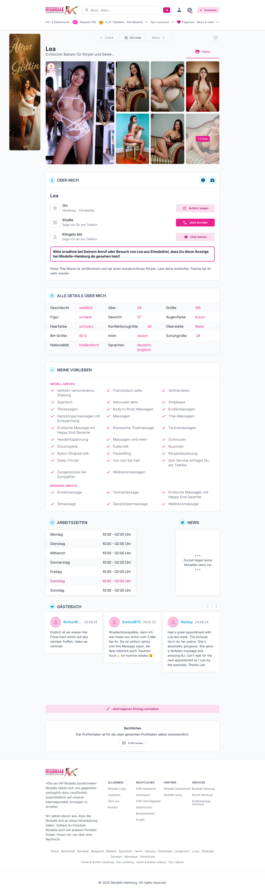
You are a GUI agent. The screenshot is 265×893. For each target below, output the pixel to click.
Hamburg (69, 210)
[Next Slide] (216, 606)
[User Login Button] (179, 10)
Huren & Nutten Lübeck (151, 862)
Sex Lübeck (176, 862)
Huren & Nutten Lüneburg (97, 862)
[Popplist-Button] (215, 38)
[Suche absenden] (166, 10)
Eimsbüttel (86, 210)
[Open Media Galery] (80, 112)
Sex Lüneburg (125, 862)
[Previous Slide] (207, 606)
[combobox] (127, 10)
